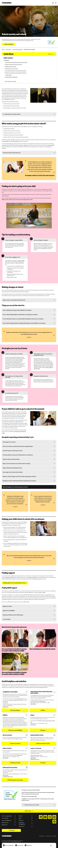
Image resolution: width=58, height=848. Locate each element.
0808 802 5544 (5, 706)
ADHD (53, 145)
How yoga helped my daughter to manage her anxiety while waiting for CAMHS (14, 650)
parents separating (15, 141)
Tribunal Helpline (42, 701)
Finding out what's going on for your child (13, 64)
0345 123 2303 (33, 724)
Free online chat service (34, 755)
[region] (29, 501)
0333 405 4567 (5, 775)
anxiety (21, 145)
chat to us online (19, 698)
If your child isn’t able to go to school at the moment (15, 70)
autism (49, 145)
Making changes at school (10, 66)
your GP (47, 594)
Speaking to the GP (9, 577)
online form (20, 755)
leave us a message (13, 700)
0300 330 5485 (5, 757)
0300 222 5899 (33, 703)
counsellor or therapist (32, 577)
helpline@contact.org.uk (34, 759)
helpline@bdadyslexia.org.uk (8, 776)
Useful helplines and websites (11, 77)
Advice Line (36, 701)
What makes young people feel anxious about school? (16, 62)
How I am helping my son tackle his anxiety (42, 649)
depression (26, 145)
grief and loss (6, 141)
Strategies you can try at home (11, 68)
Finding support (8, 74)
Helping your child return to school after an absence (15, 72)
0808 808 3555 (33, 757)
